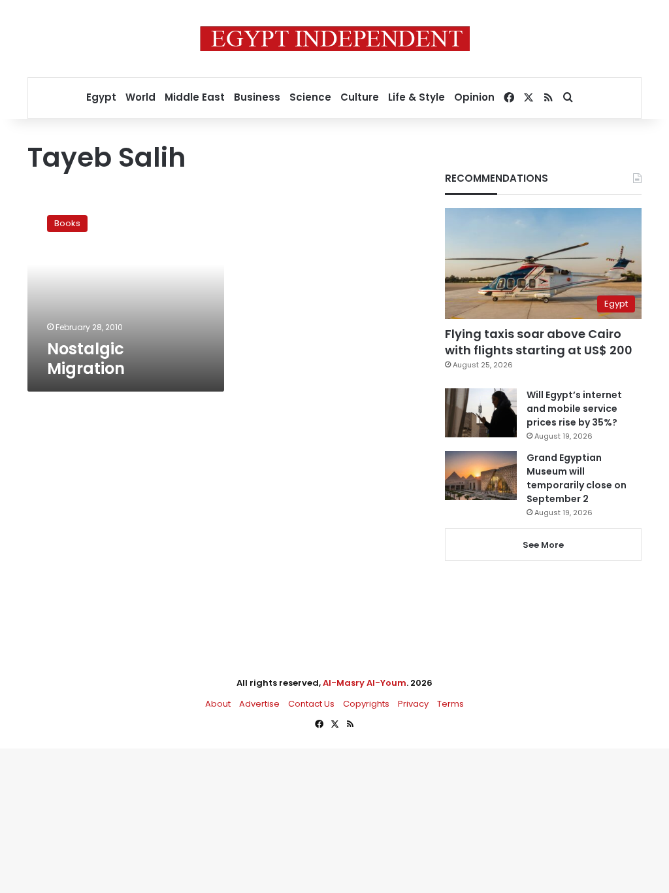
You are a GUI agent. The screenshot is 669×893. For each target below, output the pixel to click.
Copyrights (366, 704)
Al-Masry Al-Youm (364, 683)
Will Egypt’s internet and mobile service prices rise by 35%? (574, 408)
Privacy (413, 704)
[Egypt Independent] (335, 38)
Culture (359, 97)
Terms (450, 704)
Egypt (101, 97)
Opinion (474, 97)
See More (543, 545)
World (140, 97)
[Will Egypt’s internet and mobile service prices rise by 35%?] (481, 412)
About (218, 704)
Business (257, 97)
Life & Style (416, 97)
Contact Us (311, 704)
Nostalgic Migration (86, 358)
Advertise (259, 704)
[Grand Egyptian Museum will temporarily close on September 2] (481, 475)
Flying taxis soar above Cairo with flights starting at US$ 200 (538, 342)
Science (310, 97)
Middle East (195, 97)
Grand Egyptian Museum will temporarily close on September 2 (577, 478)
